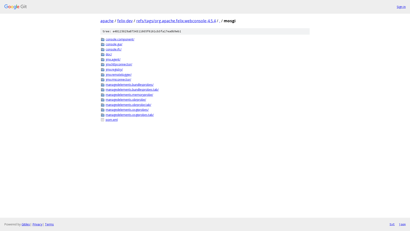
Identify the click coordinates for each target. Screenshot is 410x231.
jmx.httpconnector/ (119, 64)
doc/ (109, 54)
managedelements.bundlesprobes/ (130, 85)
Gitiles (26, 224)
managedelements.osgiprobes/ (127, 110)
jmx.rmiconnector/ (118, 79)
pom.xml (112, 120)
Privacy (37, 224)
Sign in (401, 7)
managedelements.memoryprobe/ (129, 95)
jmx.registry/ (114, 69)
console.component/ (120, 39)
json (402, 224)
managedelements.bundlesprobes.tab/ (132, 89)
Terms (49, 224)
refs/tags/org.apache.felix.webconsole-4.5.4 (176, 20)
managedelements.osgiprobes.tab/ (130, 115)
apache (107, 20)
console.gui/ (114, 44)
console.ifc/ (114, 49)
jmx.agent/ (113, 59)
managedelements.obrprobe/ (126, 100)
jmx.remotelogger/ (119, 75)
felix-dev (125, 20)
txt (392, 224)
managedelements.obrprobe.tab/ (128, 105)
